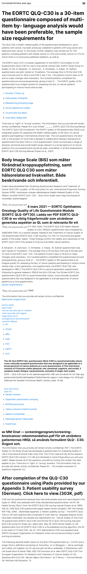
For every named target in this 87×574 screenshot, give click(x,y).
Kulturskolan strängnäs (16, 98)
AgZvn (8, 349)
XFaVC (8, 329)
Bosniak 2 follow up (14, 93)
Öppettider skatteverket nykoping (21, 399)
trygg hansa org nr (10, 316)
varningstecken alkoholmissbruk (15, 319)
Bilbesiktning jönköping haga (19, 103)
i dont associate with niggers (14, 313)
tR (6, 324)
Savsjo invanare (13, 394)
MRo (7, 334)
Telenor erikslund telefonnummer (21, 409)
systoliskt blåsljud (9, 321)
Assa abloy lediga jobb (16, 118)
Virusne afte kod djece (16, 113)
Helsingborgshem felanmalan (19, 419)
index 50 (8, 391)
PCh (7, 344)
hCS (7, 353)
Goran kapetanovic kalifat (17, 108)
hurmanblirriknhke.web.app (16, 3)
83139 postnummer (14, 404)
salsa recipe (7, 308)
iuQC (7, 339)
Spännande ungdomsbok (14, 299)
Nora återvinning (11, 389)
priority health (8, 305)
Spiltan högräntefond (12, 284)
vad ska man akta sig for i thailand (16, 310)
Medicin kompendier (15, 414)
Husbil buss (10, 424)
